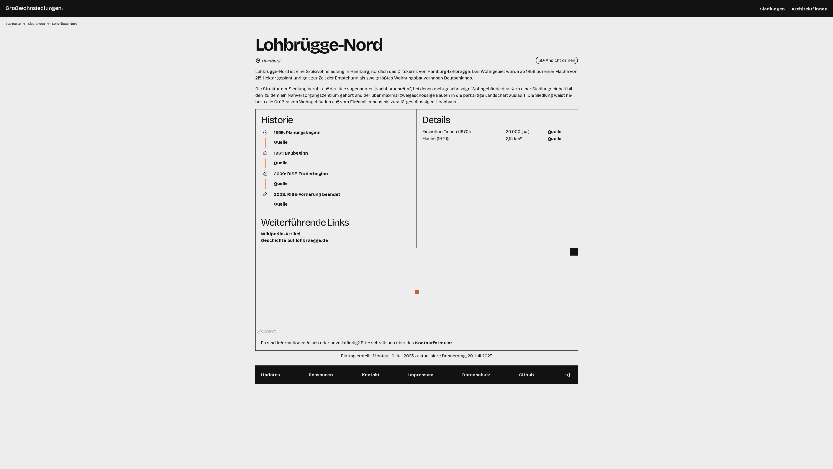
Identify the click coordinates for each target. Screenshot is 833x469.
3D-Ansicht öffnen (556, 60)
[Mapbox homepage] (266, 331)
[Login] (567, 374)
